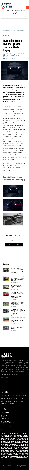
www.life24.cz (4, 377)
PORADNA (3, 398)
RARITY (2, 401)
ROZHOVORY (17, 398)
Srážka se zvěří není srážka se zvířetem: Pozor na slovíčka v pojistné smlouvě (17, 303)
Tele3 (23, 467)
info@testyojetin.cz (6, 424)
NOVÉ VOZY (9, 398)
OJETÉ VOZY (24, 396)
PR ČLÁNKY (11, 404)
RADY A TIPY (4, 396)
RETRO (23, 398)
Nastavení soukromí (6, 430)
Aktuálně (6, 35)
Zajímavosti (10, 29)
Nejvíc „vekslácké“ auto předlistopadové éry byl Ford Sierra (17, 286)
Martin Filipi (20, 54)
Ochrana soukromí (6, 427)
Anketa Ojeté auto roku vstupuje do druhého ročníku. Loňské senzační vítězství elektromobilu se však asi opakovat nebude (17, 295)
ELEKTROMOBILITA (18, 401)
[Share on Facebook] (15, 235)
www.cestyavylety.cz (6, 381)
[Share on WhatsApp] (23, 235)
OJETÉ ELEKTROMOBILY (14, 396)
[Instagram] (16, 13)
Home (4, 29)
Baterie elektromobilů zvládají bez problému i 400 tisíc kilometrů (17, 327)
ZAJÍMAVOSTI (9, 401)
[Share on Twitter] (19, 235)
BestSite (12, 467)
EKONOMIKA (4, 404)
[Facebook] (13, 13)
